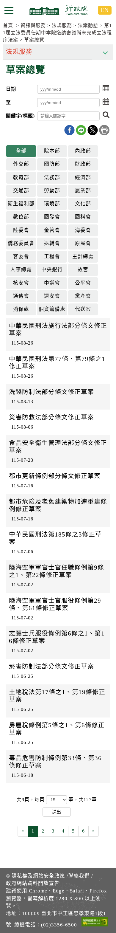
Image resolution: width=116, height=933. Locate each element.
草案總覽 (34, 39)
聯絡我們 (79, 876)
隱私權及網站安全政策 (38, 876)
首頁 (8, 25)
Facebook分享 (69, 130)
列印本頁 (104, 130)
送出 (56, 811)
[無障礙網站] (94, 923)
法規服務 (62, 25)
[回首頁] (58, 10)
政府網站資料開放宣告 (32, 883)
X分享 (92, 130)
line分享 (81, 130)
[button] (106, 88)
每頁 (40, 799)
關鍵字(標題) (20, 115)
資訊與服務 (33, 25)
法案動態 (88, 25)
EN (105, 10)
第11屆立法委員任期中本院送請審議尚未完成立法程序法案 (57, 32)
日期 (11, 89)
